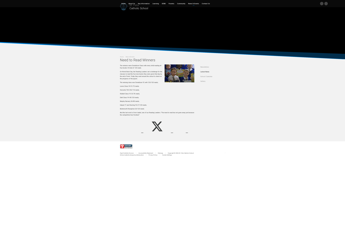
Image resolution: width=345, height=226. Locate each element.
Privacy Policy (153, 155)
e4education (140, 155)
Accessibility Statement (146, 153)
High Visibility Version (127, 153)
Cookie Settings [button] (167, 155)
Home (122, 57)
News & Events (130, 57)
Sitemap (160, 153)
